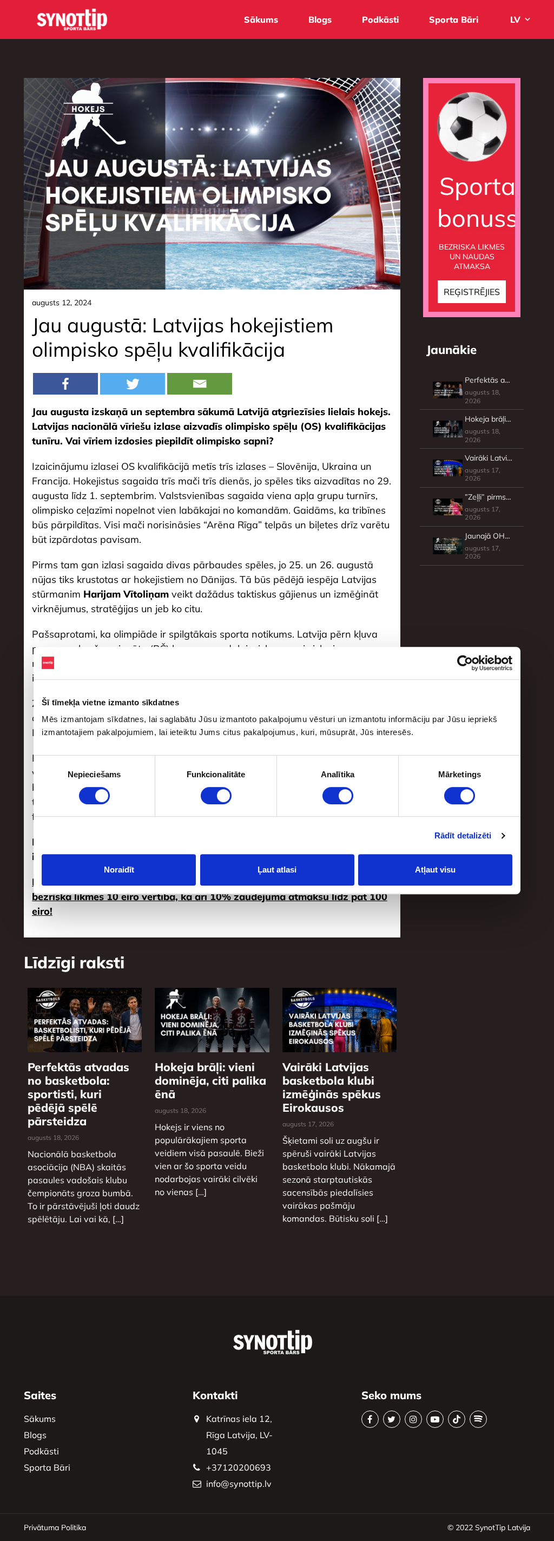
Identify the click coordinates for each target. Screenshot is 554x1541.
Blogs (320, 19)
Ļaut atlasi (277, 869)
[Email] (199, 384)
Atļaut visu (435, 869)
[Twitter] (132, 384)
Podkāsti (380, 19)
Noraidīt (119, 869)
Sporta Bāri (453, 19)
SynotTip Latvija (502, 1527)
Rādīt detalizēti (463, 835)
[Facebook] (65, 384)
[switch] (216, 795)
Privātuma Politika (55, 1527)
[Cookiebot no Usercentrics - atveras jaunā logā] (465, 663)
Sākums (261, 19)
